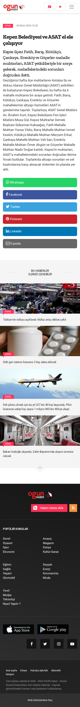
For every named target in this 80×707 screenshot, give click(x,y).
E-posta (15, 243)
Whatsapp (16, 182)
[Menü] (71, 7)
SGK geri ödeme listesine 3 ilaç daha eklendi (29, 362)
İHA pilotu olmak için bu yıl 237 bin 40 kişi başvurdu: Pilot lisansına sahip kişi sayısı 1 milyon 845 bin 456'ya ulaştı (37, 407)
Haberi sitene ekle (51, 508)
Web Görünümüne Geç (40, 700)
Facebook (15, 194)
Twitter (15, 207)
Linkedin (15, 231)
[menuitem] (49, 7)
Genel (8, 25)
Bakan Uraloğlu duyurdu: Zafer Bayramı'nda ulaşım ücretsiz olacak (38, 454)
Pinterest (15, 219)
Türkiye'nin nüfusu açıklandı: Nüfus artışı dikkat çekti (34, 319)
